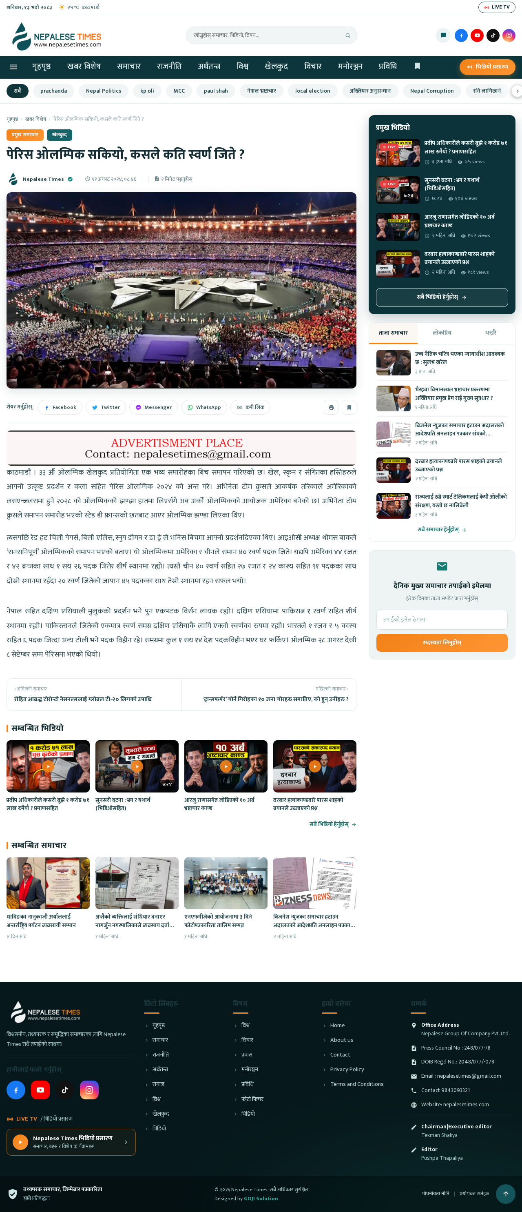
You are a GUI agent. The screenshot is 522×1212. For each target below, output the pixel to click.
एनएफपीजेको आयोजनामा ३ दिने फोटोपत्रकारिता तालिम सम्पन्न (218, 921)
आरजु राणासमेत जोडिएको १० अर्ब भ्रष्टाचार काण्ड (219, 804)
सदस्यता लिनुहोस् (442, 643)
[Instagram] (508, 35)
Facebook (64, 407)
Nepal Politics (103, 91)
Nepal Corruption (432, 91)
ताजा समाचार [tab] (393, 332)
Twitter (110, 407)
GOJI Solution (261, 1198)
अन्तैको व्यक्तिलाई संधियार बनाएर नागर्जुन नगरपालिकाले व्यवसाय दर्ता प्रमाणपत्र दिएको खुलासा (132, 925)
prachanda (53, 91)
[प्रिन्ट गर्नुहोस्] (331, 407)
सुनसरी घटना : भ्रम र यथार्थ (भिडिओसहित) (122, 804)
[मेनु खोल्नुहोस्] (13, 67)
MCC (179, 91)
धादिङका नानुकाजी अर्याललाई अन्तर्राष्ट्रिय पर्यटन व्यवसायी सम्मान (41, 921)
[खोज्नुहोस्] (348, 35)
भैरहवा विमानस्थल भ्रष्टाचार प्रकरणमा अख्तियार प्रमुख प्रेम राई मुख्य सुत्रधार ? (454, 393)
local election (312, 91)
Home (337, 1025)
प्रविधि (388, 66)
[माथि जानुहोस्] (505, 1194)
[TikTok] (493, 35)
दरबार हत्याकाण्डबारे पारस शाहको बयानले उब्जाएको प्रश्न (308, 804)
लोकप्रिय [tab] (442, 332)
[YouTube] (477, 35)
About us (342, 1040)
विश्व (242, 66)
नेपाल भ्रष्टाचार (261, 91)
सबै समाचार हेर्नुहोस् (438, 530)
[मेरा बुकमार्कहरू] (417, 67)
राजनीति (169, 66)
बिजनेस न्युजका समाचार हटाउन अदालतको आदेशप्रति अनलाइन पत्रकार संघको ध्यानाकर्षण (313, 925)
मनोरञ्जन (350, 66)
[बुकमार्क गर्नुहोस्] (349, 407)
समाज (158, 1084)
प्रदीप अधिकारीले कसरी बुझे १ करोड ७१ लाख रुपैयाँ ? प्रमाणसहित (48, 804)
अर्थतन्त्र (209, 66)
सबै (17, 91)
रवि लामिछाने (487, 91)
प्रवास (246, 1055)
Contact (340, 1055)
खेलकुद (276, 66)
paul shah (216, 91)
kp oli (147, 91)
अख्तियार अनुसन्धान (370, 91)
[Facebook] (461, 35)
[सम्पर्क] (443, 35)
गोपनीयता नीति (435, 1193)
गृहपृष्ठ (41, 66)
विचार (313, 66)
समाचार (129, 66)
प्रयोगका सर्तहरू (474, 1193)
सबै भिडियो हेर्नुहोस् (329, 824)
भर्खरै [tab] (490, 332)
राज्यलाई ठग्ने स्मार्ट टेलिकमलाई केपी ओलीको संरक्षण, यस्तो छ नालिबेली (461, 501)
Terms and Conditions (357, 1084)
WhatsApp (208, 407)
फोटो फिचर (252, 1099)
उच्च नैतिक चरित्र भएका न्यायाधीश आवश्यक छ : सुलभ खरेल (460, 358)
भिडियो (159, 1129)
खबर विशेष (84, 66)
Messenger (158, 407)
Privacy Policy (347, 1069)
